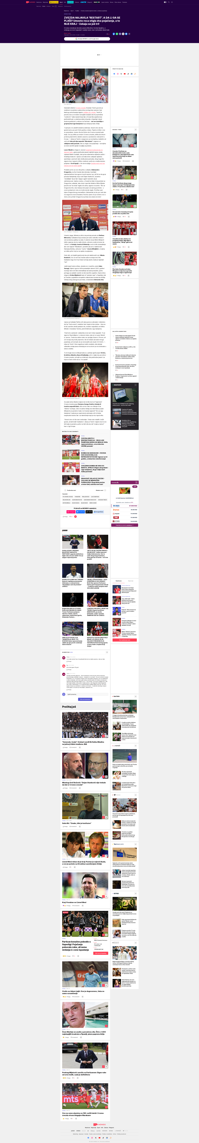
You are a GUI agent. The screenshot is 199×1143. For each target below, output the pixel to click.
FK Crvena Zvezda (68, 496)
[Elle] (83, 1131)
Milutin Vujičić (67, 33)
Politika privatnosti (121, 1134)
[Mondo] (30, 2)
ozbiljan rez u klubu (89, 112)
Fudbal (77, 10)
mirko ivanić (93, 503)
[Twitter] (121, 74)
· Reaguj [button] (118, 161)
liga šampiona (95, 496)
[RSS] (135, 74)
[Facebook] (114, 74)
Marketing (75, 1134)
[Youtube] (124, 74)
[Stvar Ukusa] (125, 1131)
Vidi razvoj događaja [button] (100, 953)
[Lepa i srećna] (98, 1131)
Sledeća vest (99, 490)
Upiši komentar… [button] (72, 694)
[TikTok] (128, 74)
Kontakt (86, 1134)
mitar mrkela (66, 503)
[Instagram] (118, 74)
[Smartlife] (104, 1131)
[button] (108, 34)
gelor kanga (75, 503)
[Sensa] (111, 1131)
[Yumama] (118, 1131)
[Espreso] (78, 1131)
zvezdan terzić (102, 499)
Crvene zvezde (81, 108)
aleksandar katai (77, 499)
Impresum (81, 1134)
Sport (72, 10)
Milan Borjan (66, 499)
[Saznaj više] (135, 385)
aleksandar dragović (90, 499)
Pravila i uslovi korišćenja (95, 1134)
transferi (77, 496)
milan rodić (84, 503)
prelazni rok (85, 496)
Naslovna (66, 10)
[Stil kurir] (88, 1131)
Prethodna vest (71, 490)
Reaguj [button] (66, 516)
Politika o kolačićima (107, 1134)
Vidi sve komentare (85, 699)
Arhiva (114, 1134)
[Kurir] (73, 1131)
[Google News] (131, 74)
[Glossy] (93, 1131)
